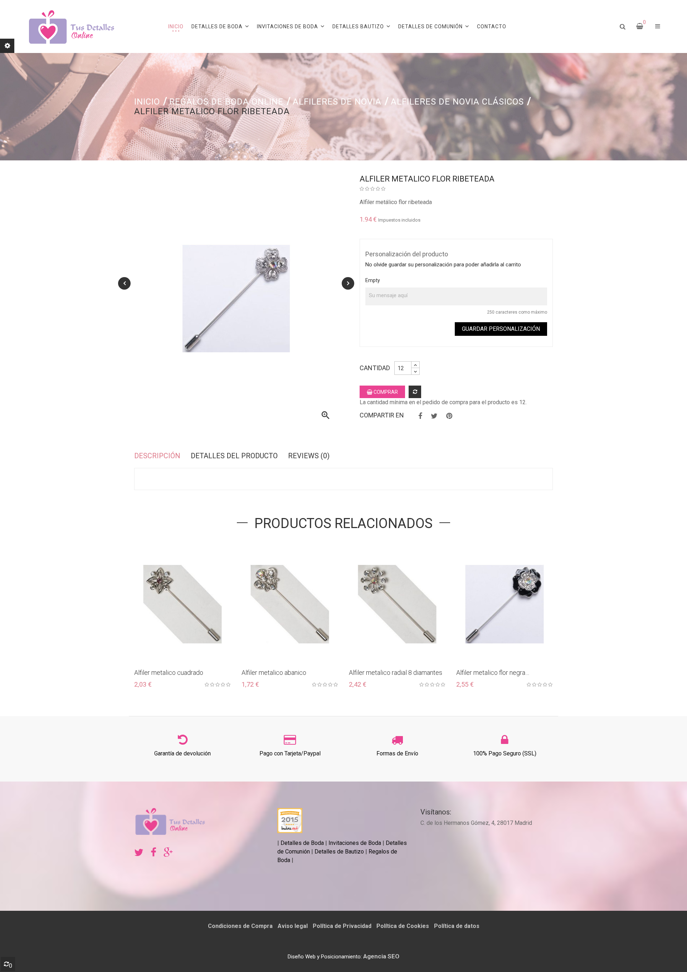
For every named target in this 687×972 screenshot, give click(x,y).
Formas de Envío (397, 753)
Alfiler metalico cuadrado (168, 672)
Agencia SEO (381, 956)
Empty (372, 280)
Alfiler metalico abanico (274, 672)
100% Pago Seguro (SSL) (504, 753)
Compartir (420, 416)
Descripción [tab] (157, 455)
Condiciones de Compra (240, 926)
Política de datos (456, 926)
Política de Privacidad (342, 926)
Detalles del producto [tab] (234, 455)
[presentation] (124, 283)
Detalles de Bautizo (339, 851)
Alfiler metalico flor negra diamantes (490, 673)
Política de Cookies (402, 926)
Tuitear (434, 416)
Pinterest (449, 416)
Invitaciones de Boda (355, 843)
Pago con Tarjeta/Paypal (290, 753)
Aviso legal (293, 926)
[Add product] (415, 392)
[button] (657, 26)
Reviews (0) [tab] (309, 455)
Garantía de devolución (182, 753)
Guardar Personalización (501, 328)
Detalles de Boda (302, 843)
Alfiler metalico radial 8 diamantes (395, 672)
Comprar (385, 392)
